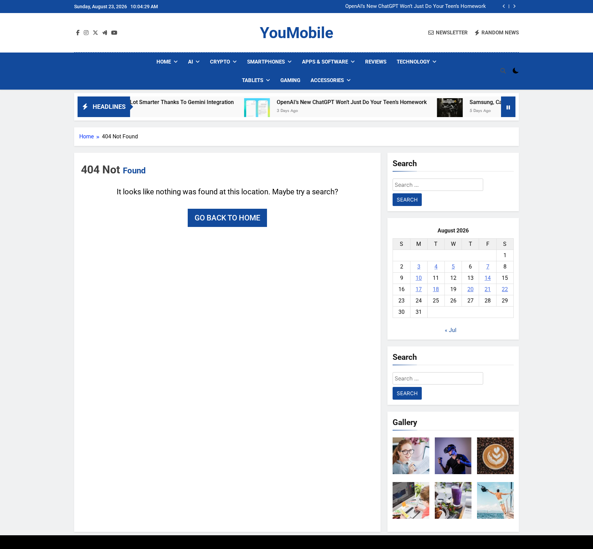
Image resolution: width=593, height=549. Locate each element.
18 (436, 289)
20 (470, 289)
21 (488, 289)
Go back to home (227, 218)
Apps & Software (325, 62)
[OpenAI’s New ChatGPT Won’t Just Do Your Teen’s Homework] (239, 111)
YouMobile (296, 33)
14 (488, 278)
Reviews (375, 62)
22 (505, 289)
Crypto (220, 62)
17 (419, 289)
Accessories (327, 80)
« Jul (450, 330)
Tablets (252, 80)
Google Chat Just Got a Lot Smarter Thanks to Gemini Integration (135, 102)
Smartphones (266, 62)
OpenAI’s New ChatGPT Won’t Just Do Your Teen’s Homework (415, 6)
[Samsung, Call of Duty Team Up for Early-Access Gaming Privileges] (432, 111)
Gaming (290, 80)
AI (190, 62)
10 (419, 278)
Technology (413, 62)
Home (163, 62)
